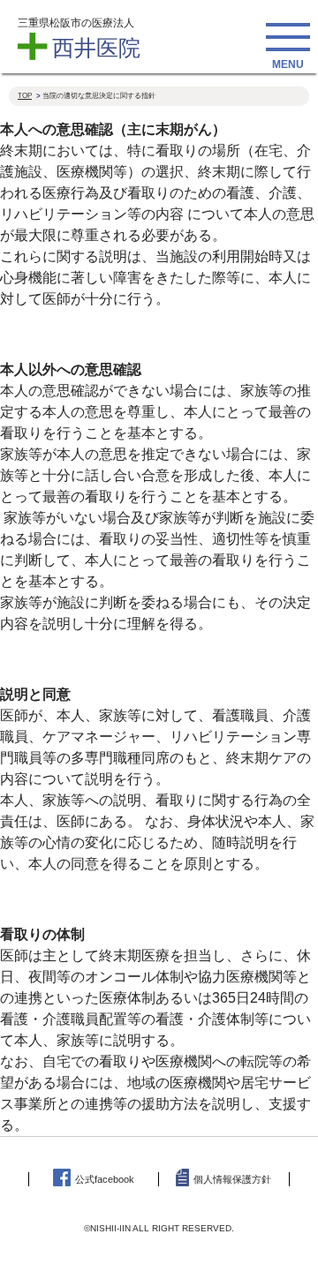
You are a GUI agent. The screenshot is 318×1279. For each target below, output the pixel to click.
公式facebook (104, 1179)
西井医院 (96, 48)
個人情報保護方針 (232, 1179)
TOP (25, 96)
